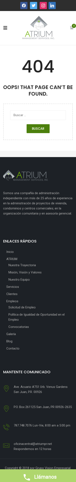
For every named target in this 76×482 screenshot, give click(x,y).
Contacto (12, 348)
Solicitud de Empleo (22, 307)
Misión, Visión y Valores (25, 272)
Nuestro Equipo (19, 279)
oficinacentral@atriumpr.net (33, 444)
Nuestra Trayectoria (22, 265)
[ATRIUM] (38, 28)
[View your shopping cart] (72, 28)
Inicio (10, 252)
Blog (9, 341)
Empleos (12, 301)
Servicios (12, 287)
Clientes (12, 294)
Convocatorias (18, 327)
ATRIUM (11, 259)
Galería (11, 334)
